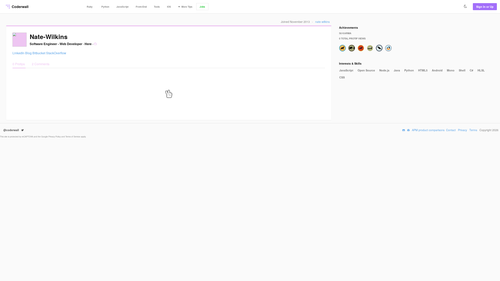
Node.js (384, 70)
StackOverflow (56, 53)
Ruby (90, 6)
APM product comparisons (428, 130)
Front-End (141, 6)
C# (471, 70)
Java (397, 70)
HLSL (481, 70)
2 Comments (40, 64)
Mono (450, 70)
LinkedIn (18, 53)
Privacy (462, 130)
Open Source (366, 70)
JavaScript (122, 6)
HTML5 (423, 70)
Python (105, 6)
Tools (157, 6)
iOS (169, 6)
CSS (342, 77)
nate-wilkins (322, 22)
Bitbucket (38, 53)
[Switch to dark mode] (465, 6)
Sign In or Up (485, 7)
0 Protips (19, 64)
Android (437, 70)
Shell (462, 70)
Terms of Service (73, 136)
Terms (473, 130)
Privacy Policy (54, 136)
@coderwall (11, 130)
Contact (451, 130)
